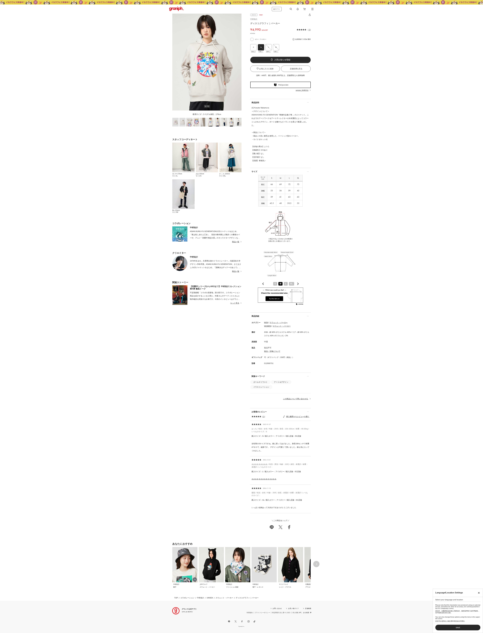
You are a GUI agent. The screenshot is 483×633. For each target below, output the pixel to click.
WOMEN (267, 326)
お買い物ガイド (293, 608)
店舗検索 (308, 608)
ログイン (277, 9)
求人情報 (295, 612)
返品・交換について (272, 351)
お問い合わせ (277, 608)
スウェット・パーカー (279, 323)
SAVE (458, 628)
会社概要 (306, 612)
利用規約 (250, 612)
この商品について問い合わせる (295, 399)
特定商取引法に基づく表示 (281, 612)
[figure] (263, 284)
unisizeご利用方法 (302, 90)
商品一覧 (235, 242)
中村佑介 (253, 19)
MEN (266, 323)
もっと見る (234, 303)
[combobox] (280, 284)
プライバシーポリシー (262, 612)
